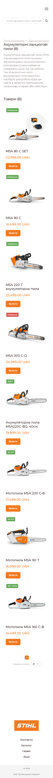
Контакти (26, 739)
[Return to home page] (14, 9)
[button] (46, 21)
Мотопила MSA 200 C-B (25, 493)
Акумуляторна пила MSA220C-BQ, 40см (23, 424)
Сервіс (26, 751)
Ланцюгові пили (38, 40)
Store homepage (14, 40)
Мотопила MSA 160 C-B (25, 627)
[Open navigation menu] (46, 9)
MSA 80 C (13, 218)
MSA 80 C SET (17, 151)
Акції (26, 756)
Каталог (26, 745)
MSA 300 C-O (16, 356)
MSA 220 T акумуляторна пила (22, 287)
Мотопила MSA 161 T (22, 560)
